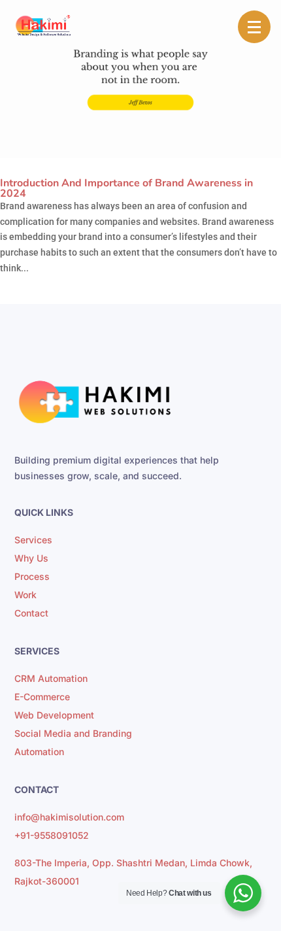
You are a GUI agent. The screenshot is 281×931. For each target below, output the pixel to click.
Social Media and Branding (73, 733)
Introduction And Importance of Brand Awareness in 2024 (126, 188)
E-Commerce (42, 696)
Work (25, 594)
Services (33, 539)
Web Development (54, 714)
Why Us (31, 558)
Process (32, 576)
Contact (31, 612)
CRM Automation (51, 678)
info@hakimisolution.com (69, 816)
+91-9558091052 (51, 835)
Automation (39, 751)
